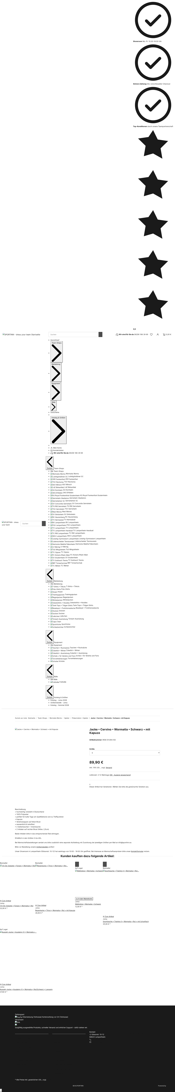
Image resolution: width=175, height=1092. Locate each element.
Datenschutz (59, 1051)
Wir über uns (22, 1042)
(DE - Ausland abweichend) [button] (120, 775)
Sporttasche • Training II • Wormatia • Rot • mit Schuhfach (126, 921)
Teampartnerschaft (24, 1047)
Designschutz (59, 1073)
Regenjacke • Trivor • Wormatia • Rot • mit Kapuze (55, 910)
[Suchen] (100, 334)
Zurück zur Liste (21, 718)
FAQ (55, 1038)
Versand (109, 768)
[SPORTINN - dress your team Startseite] (21, 334)
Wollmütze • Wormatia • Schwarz (88, 904)
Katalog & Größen (24, 1038)
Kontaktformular (137, 851)
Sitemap (57, 1042)
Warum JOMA (22, 1051)
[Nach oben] (1, 1090)
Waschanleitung (23, 1065)
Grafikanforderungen (25, 1060)
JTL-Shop (169, 1086)
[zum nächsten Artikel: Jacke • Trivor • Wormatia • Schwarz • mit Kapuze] (136, 718)
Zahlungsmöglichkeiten (63, 1065)
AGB (56, 1056)
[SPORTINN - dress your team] (11, 523)
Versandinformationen (62, 1069)
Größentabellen (42, 847)
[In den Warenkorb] (17, 726)
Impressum (58, 1047)
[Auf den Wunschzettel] (77, 864)
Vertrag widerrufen (136, 1033)
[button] (151, 334)
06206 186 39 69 (99, 1039)
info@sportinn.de (98, 1042)
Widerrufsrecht (60, 1060)
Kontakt (20, 1056)
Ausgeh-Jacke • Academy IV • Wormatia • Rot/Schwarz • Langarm (26, 989)
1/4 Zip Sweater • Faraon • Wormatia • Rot (16, 906)
